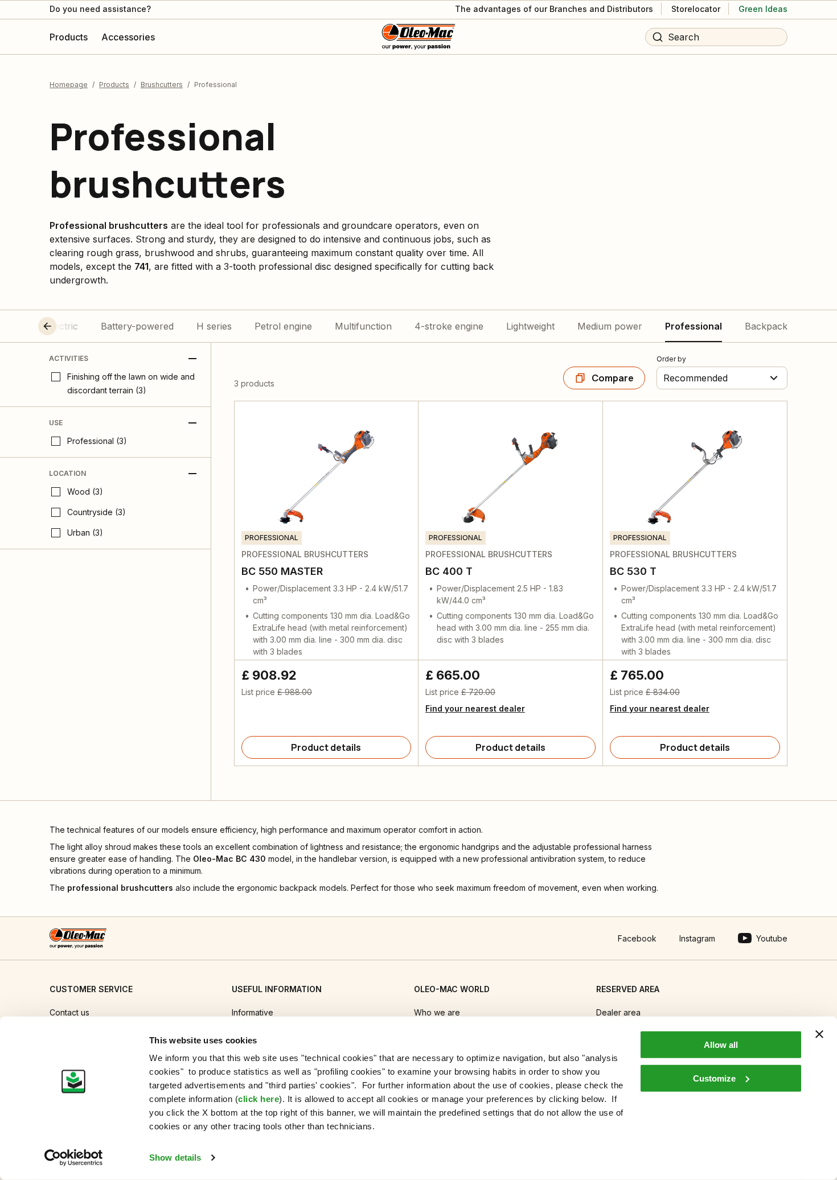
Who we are (437, 1012)
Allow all (721, 1045)
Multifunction (363, 326)
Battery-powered (137, 326)
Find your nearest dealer (475, 708)
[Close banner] (819, 1034)
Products (114, 84)
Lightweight (530, 326)
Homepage (69, 84)
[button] (68, 326)
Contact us (69, 1012)
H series (214, 326)
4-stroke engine (449, 326)
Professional (693, 326)
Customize (714, 1078)
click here (258, 1099)
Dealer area (618, 1012)
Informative (252, 1012)
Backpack (766, 326)
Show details (175, 1157)
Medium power (609, 326)
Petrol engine (283, 326)
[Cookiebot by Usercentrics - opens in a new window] (74, 1157)
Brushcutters (162, 84)
